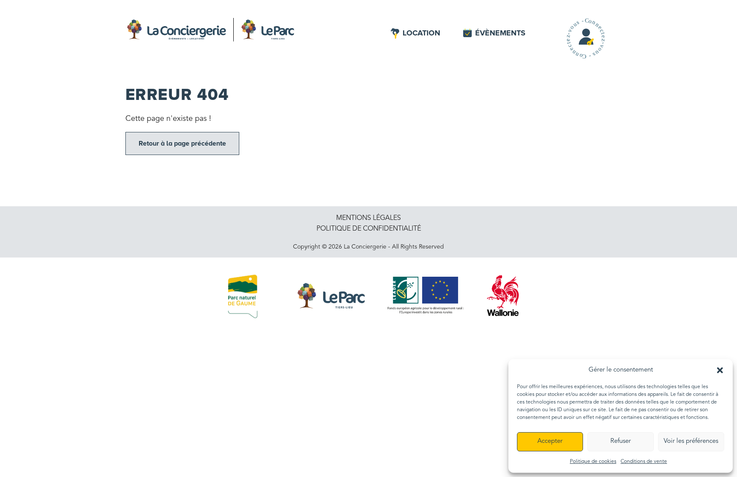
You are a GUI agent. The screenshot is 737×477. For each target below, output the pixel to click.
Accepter (550, 441)
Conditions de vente (644, 461)
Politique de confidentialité (368, 228)
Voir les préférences (691, 441)
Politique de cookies (593, 461)
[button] (720, 370)
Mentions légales (368, 218)
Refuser (620, 441)
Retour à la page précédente (182, 143)
